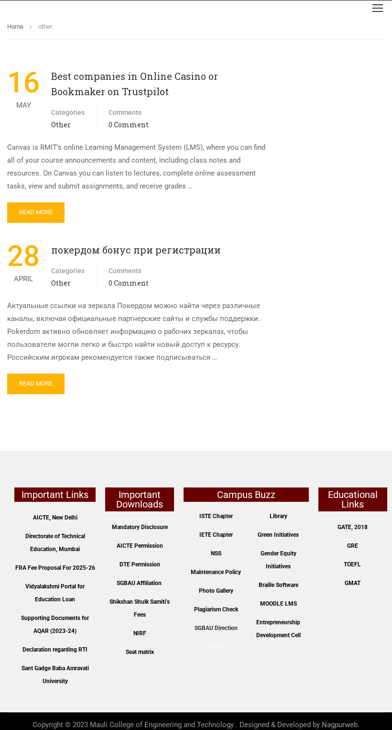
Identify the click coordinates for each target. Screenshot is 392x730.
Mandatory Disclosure (140, 527)
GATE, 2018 (353, 527)
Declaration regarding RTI (54, 649)
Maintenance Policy (216, 572)
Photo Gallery (216, 590)
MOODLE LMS (278, 603)
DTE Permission (140, 564)
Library (278, 516)
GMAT (352, 583)
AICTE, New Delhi (55, 517)
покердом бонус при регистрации (136, 249)
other (61, 124)
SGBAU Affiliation (139, 583)
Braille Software (278, 585)
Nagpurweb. (340, 724)
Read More (36, 212)
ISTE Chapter (216, 516)
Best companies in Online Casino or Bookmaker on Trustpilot (134, 84)
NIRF (139, 633)
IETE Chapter (216, 534)
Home (15, 26)
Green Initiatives (278, 534)
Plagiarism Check (216, 609)
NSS (216, 553)
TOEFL (352, 564)
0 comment (129, 124)
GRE (352, 545)
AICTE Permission (140, 545)
